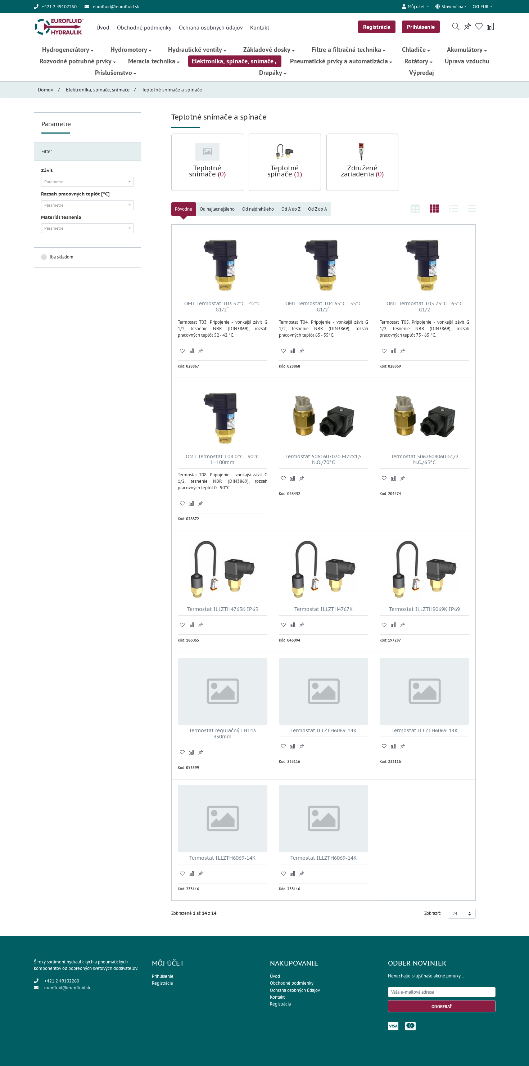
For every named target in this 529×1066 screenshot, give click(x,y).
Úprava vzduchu (467, 61)
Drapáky (270, 72)
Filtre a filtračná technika (346, 49)
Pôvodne (183, 209)
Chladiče (414, 49)
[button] (416, 5)
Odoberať (441, 1006)
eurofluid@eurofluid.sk (116, 7)
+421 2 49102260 (61, 981)
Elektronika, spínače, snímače (232, 61)
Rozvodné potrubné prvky (76, 61)
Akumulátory (465, 49)
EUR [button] (484, 7)
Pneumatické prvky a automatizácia (339, 61)
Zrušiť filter (121, 257)
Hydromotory (128, 49)
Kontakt (259, 27)
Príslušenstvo (113, 72)
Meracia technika (151, 61)
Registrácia (376, 26)
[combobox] (87, 182)
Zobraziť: (432, 913)
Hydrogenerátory (65, 49)
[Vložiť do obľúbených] (182, 350)
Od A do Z (290, 209)
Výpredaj (421, 72)
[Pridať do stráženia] (200, 350)
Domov (45, 89)
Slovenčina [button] (452, 7)
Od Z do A (317, 209)
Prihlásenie (421, 26)
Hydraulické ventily (195, 49)
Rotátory (416, 61)
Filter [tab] (46, 151)
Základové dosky (266, 49)
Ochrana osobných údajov (211, 27)
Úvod (102, 27)
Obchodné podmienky (144, 27)
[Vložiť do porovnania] (191, 350)
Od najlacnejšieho (217, 209)
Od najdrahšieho (258, 209)
